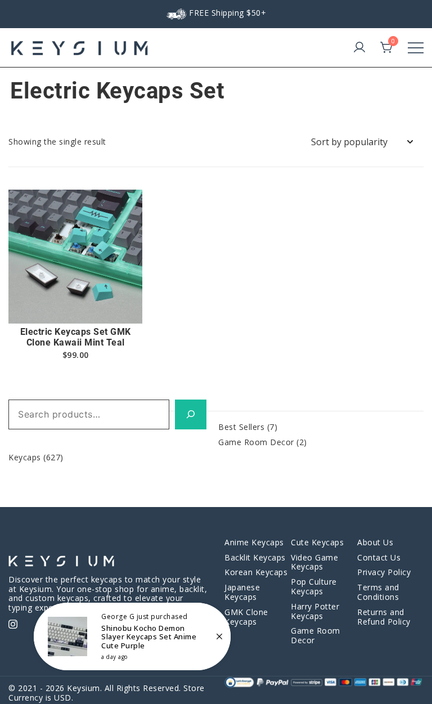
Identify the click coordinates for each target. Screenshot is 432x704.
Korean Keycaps (255, 572)
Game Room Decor (256, 442)
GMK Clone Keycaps (246, 617)
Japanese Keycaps (242, 592)
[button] (75, 304)
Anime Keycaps (254, 542)
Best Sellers (241, 426)
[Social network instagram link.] (12, 622)
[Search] (190, 414)
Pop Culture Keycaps (314, 586)
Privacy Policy (384, 572)
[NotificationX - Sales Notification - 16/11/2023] (132, 636)
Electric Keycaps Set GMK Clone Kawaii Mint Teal (75, 337)
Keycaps (24, 457)
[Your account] (359, 48)
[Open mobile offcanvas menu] (416, 47)
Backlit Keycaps (255, 557)
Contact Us (378, 557)
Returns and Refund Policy (384, 617)
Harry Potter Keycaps (315, 611)
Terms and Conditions (378, 592)
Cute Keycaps (317, 542)
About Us (375, 542)
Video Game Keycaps (314, 562)
